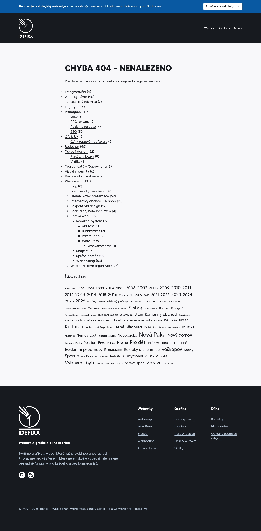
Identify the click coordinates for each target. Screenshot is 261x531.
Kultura (72, 327)
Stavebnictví (101, 356)
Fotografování (75, 92)
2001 (82, 288)
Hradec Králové (88, 315)
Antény (91, 301)
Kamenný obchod (161, 314)
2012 (69, 294)
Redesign (72, 146)
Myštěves (70, 335)
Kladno (69, 320)
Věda (120, 363)
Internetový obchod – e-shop (93, 201)
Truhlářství (117, 356)
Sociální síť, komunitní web (90, 211)
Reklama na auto (83, 127)
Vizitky (75, 161)
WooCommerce (100, 246)
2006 (130, 288)
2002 (90, 288)
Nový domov (179, 335)
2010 (176, 288)
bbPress (88, 226)
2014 (91, 294)
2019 (138, 295)
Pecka (78, 343)
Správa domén (87, 256)
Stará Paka (85, 356)
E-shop (136, 308)
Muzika (188, 327)
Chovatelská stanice (75, 308)
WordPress (90, 241)
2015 (102, 295)
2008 (153, 288)
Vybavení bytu (80, 363)
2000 (74, 288)
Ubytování (134, 356)
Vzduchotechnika (106, 363)
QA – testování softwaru (88, 142)
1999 (67, 288)
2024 (187, 294)
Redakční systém (89, 221)
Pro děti (138, 342)
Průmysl (154, 343)
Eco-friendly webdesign (220, 6)
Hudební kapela (108, 315)
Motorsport (174, 327)
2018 (130, 295)
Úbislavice (167, 363)
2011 (186, 288)
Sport (70, 355)
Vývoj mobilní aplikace (82, 176)
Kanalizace (184, 315)
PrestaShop (91, 236)
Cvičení (93, 308)
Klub (79, 320)
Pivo (102, 342)
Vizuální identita (77, 171)
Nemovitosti (87, 335)
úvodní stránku (94, 81)
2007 (142, 288)
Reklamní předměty (83, 349)
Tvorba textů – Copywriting (86, 166)
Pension (90, 342)
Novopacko (127, 335)
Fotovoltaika (71, 315)
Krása (183, 320)
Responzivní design (85, 206)
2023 (176, 294)
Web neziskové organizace (91, 266)
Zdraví (153, 363)
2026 (80, 301)
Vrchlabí (161, 356)
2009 (164, 287)
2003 (100, 288)
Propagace (73, 112)
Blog (73, 186)
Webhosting (85, 261)
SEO (73, 132)
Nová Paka (152, 334)
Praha (122, 342)
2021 (155, 295)
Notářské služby (107, 335)
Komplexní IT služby (111, 320)
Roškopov (172, 349)
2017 (122, 295)
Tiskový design (76, 151)
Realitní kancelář (174, 343)
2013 (80, 294)
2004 (110, 288)
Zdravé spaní (134, 363)
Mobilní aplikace (155, 327)
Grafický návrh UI (83, 102)
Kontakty (217, 419)
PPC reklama (80, 122)
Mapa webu (219, 426)
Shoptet (82, 251)
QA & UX (71, 137)
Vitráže (149, 356)
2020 (146, 295)
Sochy (188, 350)
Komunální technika (139, 320)
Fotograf (177, 308)
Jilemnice (126, 315)
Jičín (138, 314)
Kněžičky (90, 320)
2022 (165, 294)
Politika (111, 343)
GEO (74, 117)
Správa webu (80, 216)
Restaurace (113, 350)
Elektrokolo (151, 308)
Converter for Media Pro (131, 509)
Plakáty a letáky (82, 156)
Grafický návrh (76, 97)
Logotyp (71, 107)
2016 (112, 294)
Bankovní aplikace (143, 301)
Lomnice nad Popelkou (97, 327)
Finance (164, 308)
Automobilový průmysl (113, 301)
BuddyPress (91, 231)
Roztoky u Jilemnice (142, 349)
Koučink (158, 320)
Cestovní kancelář (168, 301)
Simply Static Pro (98, 509)
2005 (120, 288)
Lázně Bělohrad (128, 326)
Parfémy (69, 343)
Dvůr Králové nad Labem (114, 308)
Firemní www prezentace (89, 196)
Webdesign (74, 181)
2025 (69, 301)
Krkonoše (170, 320)
